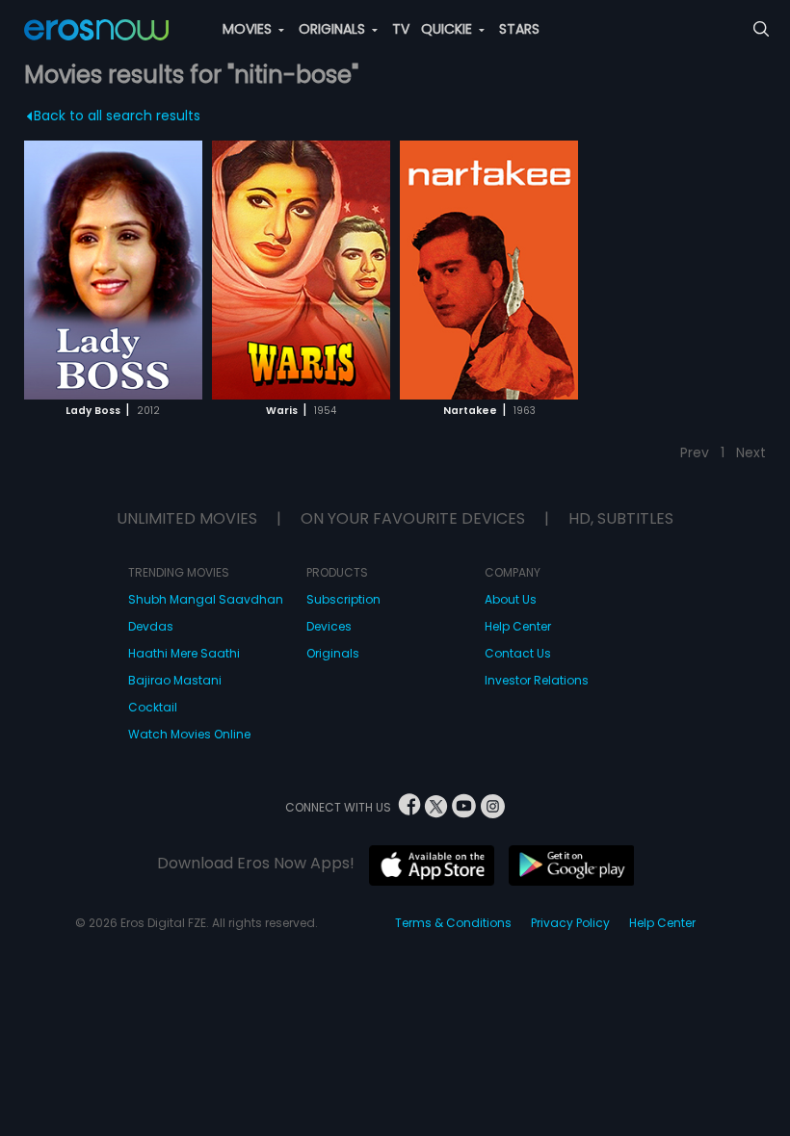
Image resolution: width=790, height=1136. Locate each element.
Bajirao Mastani (175, 680)
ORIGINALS (334, 29)
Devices (329, 626)
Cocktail (152, 707)
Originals (332, 653)
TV (400, 29)
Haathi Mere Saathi (184, 653)
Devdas (150, 626)
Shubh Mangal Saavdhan (205, 599)
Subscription (343, 599)
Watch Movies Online (189, 734)
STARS (519, 29)
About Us (511, 599)
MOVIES (249, 29)
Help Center (518, 626)
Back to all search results (117, 115)
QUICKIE (448, 29)
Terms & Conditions (453, 923)
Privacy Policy (570, 923)
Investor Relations (537, 680)
